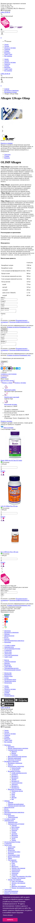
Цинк (13, 794)
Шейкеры (11, 848)
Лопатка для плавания (18, 868)
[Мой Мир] (17, 368)
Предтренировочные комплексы (14, 640)
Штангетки (11, 850)
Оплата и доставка (10, 48)
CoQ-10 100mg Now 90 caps (9, 506)
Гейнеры (7, 634)
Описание (7, 154)
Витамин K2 (15, 787)
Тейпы (10, 858)
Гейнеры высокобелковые (16, 804)
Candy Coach (8, 54)
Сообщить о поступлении (9, 374)
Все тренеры (8, 56)
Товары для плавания (14, 879)
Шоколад (14, 751)
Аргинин (14, 833)
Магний (13, 797)
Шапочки (14, 861)
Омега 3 (10, 764)
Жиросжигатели (9, 635)
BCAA (6, 637)
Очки (13, 863)
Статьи (6, 678)
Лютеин (13, 779)
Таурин (13, 832)
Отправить (4, 329)
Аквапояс (14, 874)
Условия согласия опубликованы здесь (19, 327)
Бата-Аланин (15, 827)
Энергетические (13, 817)
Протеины (7, 631)
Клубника (14, 755)
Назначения (7, 674)
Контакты (7, 52)
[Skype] (19, 368)
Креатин (7, 639)
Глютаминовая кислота (11, 668)
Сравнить (4, 377)
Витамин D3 (15, 781)
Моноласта (14, 866)
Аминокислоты (9, 647)
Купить (3, 471)
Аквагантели (15, 871)
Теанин (13, 840)
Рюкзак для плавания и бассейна (21, 888)
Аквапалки (14, 873)
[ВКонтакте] (2, 368)
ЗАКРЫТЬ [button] (10, 919)
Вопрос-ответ (8, 676)
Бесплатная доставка (10, 404)
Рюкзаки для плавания (18, 878)
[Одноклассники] (4, 368)
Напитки (7, 663)
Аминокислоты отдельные (16, 824)
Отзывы (6, 51)
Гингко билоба (15, 768)
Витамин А (14, 786)
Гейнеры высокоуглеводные (16, 805)
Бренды (6, 660)
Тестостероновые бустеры (12, 648)
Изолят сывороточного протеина (18, 748)
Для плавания (12, 860)
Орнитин (14, 830)
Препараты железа (17, 791)
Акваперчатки (15, 870)
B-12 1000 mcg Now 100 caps (9, 552)
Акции (6, 44)
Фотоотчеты (8, 683)
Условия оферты (9, 695)
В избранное (4, 375)
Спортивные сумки (14, 855)
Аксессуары (8, 652)
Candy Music (8, 666)
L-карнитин (8, 650)
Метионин (14, 835)
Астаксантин (15, 769)
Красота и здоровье (7, 143)
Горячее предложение (11, 893)
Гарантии (7, 49)
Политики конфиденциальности (19, 322)
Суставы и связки (9, 645)
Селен (13, 792)
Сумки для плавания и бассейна (21, 876)
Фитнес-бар (7, 673)
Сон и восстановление (11, 655)
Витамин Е (14, 778)
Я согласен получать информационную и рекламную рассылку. (17, 326)
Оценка (3, 313)
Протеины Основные (14, 760)
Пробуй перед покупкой (11, 397)
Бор (12, 799)
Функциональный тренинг (12, 670)
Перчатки (11, 853)
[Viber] (12, 368)
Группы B (14, 774)
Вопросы (7, 158)
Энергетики (8, 653)
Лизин (13, 838)
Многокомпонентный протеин (17, 756)
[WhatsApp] (14, 368)
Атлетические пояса (14, 851)
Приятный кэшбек (10, 390)
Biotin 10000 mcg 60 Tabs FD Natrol (11, 460)
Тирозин (14, 825)
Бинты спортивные (14, 856)
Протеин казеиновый (14, 758)
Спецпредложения (10, 661)
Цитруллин (14, 828)
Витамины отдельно (14, 771)
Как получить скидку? (7, 380)
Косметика (7, 665)
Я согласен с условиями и (15, 321)
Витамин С (14, 776)
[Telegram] (7, 368)
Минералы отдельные (14, 789)
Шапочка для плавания (18, 886)
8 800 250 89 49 (5, 12)
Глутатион (14, 837)
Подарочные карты (10, 679)
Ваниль (13, 753)
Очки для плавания (17, 881)
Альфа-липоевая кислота (19, 773)
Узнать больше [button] (8, 915)
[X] (9, 368)
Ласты (13, 865)
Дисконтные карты (10, 681)
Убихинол (14, 784)
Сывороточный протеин (15, 750)
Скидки (6, 46)
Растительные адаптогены (16, 766)
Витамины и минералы (11, 632)
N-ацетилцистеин (16, 783)
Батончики (7, 642)
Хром (13, 796)
